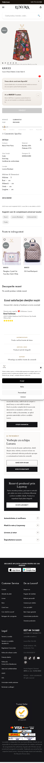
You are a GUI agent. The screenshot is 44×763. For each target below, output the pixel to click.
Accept (22, 381)
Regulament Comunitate (9, 648)
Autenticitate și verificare (15, 518)
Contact (4, 589)
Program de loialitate (30, 594)
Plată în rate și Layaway (14, 525)
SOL (3, 678)
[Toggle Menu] (3, 7)
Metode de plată (6, 594)
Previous (38, 324)
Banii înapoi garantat (30, 612)
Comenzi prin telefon (30, 603)
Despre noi (27, 589)
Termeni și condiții (7, 636)
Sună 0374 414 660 (22, 462)
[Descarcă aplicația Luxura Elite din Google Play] (29, 570)
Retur (3, 603)
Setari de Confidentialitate (9, 669)
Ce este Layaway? (21, 505)
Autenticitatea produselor (31, 616)
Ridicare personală (29, 598)
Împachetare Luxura (13, 540)
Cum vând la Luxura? (8, 612)
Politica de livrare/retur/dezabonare (9, 663)
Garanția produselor (29, 621)
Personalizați (22, 392)
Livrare (3, 598)
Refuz (22, 387)
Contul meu (5, 607)
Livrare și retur (10, 532)
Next (40, 324)
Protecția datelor (6, 657)
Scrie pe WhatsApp (22, 469)
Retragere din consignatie (9, 616)
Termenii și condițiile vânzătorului (7, 642)
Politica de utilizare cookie (9, 653)
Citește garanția (22, 424)
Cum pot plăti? (28, 607)
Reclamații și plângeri (8, 687)
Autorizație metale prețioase (10, 682)
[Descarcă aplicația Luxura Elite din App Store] (15, 570)
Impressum (23, 396)
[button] (41, 368)
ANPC (3, 673)
